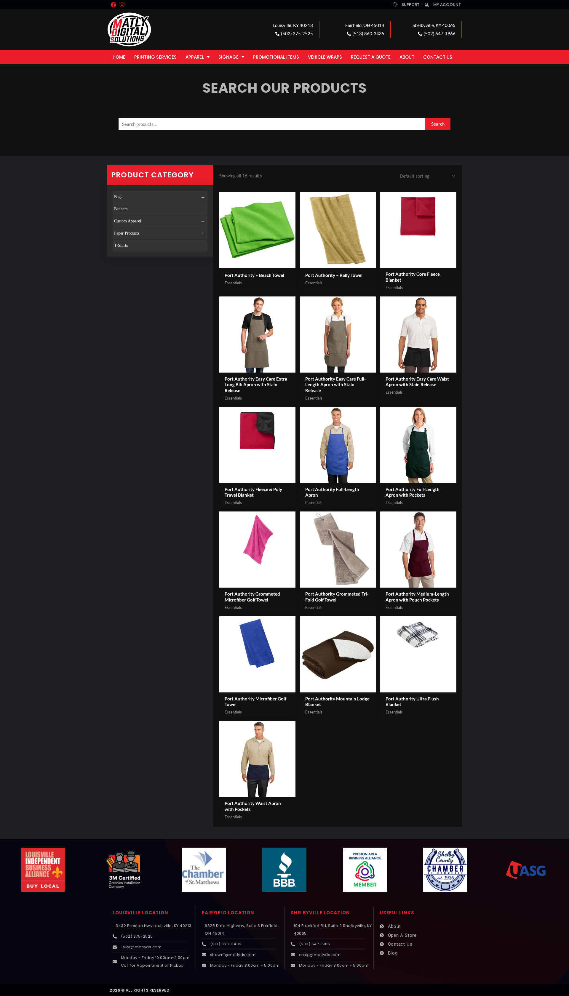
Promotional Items (276, 57)
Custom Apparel (159, 221)
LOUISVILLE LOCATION (140, 913)
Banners (120, 209)
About (406, 57)
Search (438, 123)
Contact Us (437, 57)
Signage (228, 57)
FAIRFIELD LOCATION (228, 913)
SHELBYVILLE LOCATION (320, 913)
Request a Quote (371, 57)
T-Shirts (121, 245)
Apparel (195, 57)
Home (119, 57)
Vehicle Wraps (325, 57)
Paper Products (159, 233)
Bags (159, 197)
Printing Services (155, 57)
